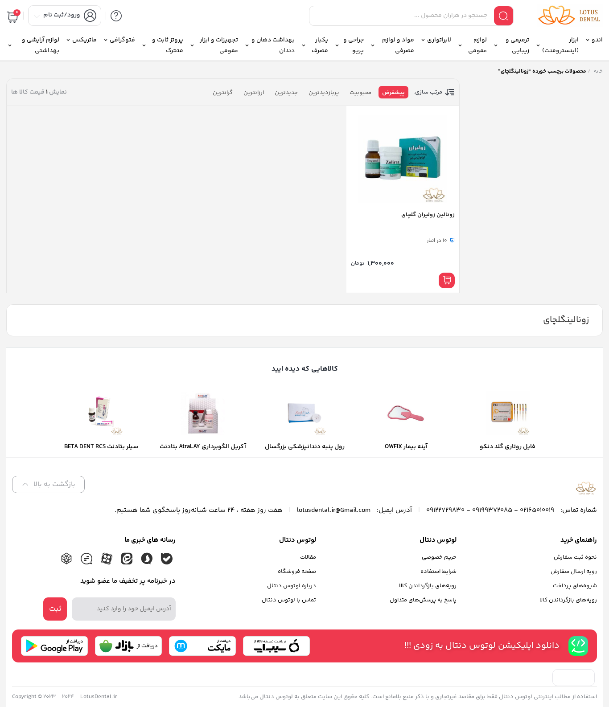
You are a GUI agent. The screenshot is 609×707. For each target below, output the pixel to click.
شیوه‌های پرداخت (575, 585)
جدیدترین (286, 92)
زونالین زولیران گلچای (428, 214)
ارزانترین (253, 92)
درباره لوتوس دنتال (291, 585)
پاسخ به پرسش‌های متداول (423, 600)
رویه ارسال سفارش (574, 571)
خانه (598, 71)
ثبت (55, 609)
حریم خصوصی (439, 557)
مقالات (308, 557)
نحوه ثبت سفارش (575, 557)
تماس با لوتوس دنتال (289, 600)
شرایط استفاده (438, 571)
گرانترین (223, 92)
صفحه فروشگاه (297, 571)
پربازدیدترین (324, 92)
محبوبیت (360, 92)
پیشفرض (393, 92)
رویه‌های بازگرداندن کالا (568, 600)
